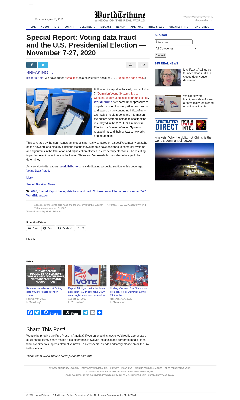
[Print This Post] (131, 65)
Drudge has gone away (129, 77)
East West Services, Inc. (95, 368)
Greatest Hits (178, 27)
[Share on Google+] (55, 65)
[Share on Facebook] (32, 65)
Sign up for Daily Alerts (148, 368)
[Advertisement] (184, 216)
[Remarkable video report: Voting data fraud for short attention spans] (45, 276)
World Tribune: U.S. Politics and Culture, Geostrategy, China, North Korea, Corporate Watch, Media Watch (85, 395)
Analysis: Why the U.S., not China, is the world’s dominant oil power (183, 139)
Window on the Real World (64, 368)
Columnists (87, 27)
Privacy (114, 368)
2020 (34, 191)
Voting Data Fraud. (38, 170)
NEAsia (120, 27)
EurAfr (70, 27)
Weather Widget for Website (196, 16)
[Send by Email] (143, 65)
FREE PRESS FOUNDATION (177, 368)
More (29, 177)
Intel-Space (156, 27)
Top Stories (201, 27)
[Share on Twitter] (43, 65)
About (45, 27)
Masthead (126, 368)
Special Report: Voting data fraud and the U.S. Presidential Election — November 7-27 (92, 191)
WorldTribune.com (37, 195)
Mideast (105, 27)
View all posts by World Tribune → (45, 211)
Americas (137, 27)
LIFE (57, 27)
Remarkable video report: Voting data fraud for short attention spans (44, 292)
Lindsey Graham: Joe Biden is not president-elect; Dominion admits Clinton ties (129, 292)
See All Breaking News (40, 184)
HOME (32, 27)
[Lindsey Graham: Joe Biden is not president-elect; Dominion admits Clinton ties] (129, 276)
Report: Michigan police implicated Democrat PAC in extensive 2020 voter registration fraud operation (87, 292)
